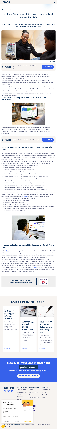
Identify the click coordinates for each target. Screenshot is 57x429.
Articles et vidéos (33, 392)
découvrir (48, 67)
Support (31, 390)
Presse (43, 397)
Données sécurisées (21, 390)
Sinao (3, 93)
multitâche (33, 268)
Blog (30, 395)
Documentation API (34, 397)
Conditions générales (22, 392)
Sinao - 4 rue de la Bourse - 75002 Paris (31, 425)
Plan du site (7, 426)
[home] (6, 2)
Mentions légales (46, 425)
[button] (55, 2)
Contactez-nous (46, 390)
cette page (24, 196)
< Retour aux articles (6, 10)
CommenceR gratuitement (28, 376)
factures (24, 87)
